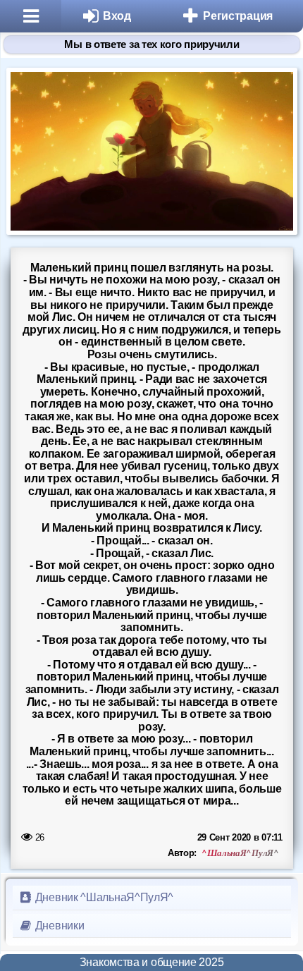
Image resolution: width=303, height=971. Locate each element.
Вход (117, 16)
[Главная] (30, 16)
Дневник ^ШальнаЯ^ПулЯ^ (102, 897)
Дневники (58, 926)
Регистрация (238, 16)
